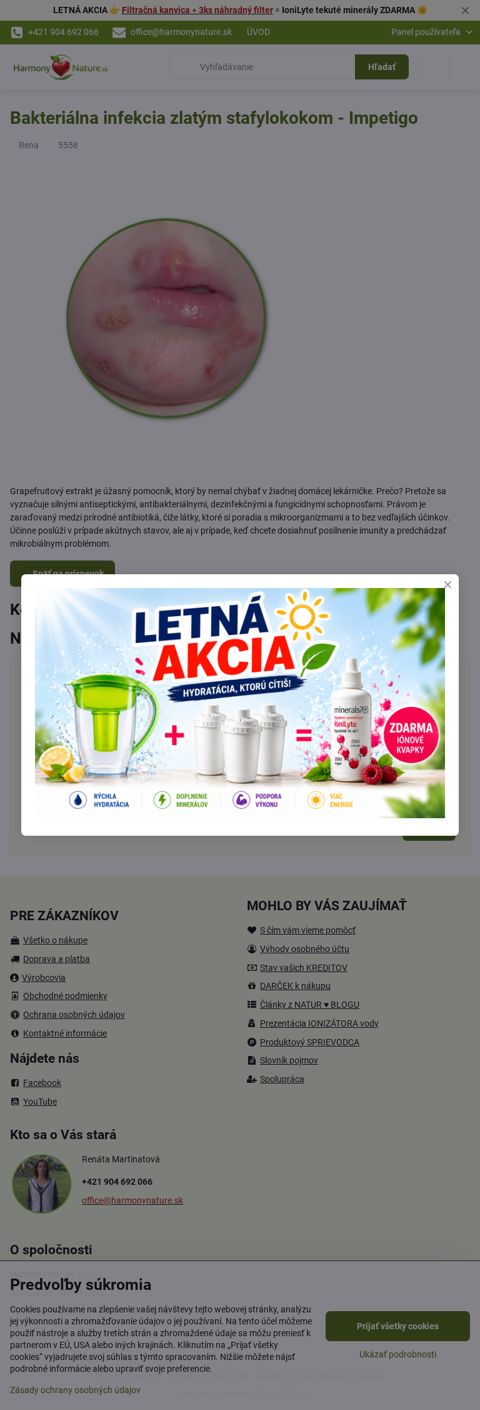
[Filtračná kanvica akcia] (240, 815)
